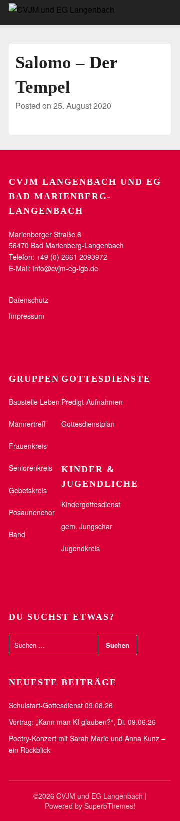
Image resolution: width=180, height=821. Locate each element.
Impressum (26, 316)
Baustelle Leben (34, 402)
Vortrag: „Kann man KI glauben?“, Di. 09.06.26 (82, 722)
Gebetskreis (28, 490)
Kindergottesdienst (91, 504)
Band (17, 534)
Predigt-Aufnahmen (92, 402)
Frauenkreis (28, 446)
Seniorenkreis (30, 468)
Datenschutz (28, 300)
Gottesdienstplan (88, 424)
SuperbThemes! (110, 806)
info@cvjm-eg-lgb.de (65, 268)
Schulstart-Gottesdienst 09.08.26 (61, 705)
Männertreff (27, 424)
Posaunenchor (32, 512)
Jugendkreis (81, 548)
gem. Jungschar (87, 526)
